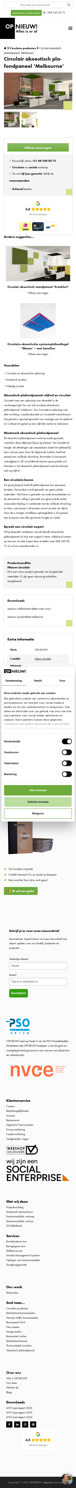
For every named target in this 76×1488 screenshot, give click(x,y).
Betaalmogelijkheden (17, 1111)
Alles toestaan (38, 790)
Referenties (12, 1293)
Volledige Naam (19, 959)
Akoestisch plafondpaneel (20, 1350)
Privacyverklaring (15, 1129)
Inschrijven (18, 993)
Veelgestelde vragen (17, 1139)
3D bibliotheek (14, 1226)
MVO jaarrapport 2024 (19, 1417)
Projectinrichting (14, 1207)
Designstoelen (14, 1331)
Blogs (9, 1392)
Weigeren (38, 813)
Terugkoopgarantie (16, 1265)
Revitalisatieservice (16, 1241)
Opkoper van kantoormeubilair (23, 1260)
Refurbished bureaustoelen (20, 1313)
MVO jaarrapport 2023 (19, 1412)
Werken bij (12, 1387)
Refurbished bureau (16, 1341)
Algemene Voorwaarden (19, 1125)
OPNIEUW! (35, 1482)
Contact (10, 1106)
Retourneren (13, 1120)
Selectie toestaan (38, 801)
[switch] (67, 752)
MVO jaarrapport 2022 (19, 1408)
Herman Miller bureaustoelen (22, 1318)
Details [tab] (38, 680)
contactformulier (27, 546)
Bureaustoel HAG (15, 1322)
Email (13, 974)
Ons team (11, 1383)
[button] (70, 28)
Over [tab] (62, 680)
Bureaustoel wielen (16, 1336)
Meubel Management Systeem (23, 1255)
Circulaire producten (17, 1308)
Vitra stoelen (13, 1327)
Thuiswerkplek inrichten (19, 1345)
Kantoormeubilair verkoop (20, 1216)
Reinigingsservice (16, 1246)
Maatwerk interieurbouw (19, 1212)
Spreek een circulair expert (26, 12)
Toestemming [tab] (13, 680)
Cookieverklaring (15, 1134)
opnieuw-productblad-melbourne (25, 617)
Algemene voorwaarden (55, 1482)
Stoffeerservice (14, 1251)
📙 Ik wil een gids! (21, 891)
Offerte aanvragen (38, 148)
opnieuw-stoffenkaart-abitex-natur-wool (28, 609)
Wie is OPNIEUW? (16, 1378)
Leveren (10, 1115)
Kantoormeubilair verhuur (20, 1221)
